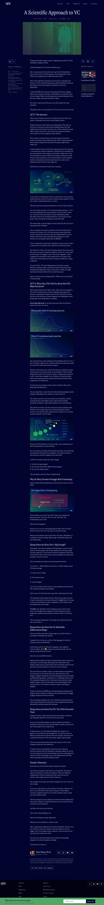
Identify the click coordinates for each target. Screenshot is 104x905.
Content (60, 3)
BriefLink (67, 859)
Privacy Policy (48, 893)
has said (59, 640)
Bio (69, 18)
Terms (45, 896)
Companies (76, 3)
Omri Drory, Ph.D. (40, 18)
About (85, 3)
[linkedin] (88, 61)
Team (67, 3)
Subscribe (90, 901)
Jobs (20, 896)
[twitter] (83, 61)
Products (94, 3)
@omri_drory (53, 18)
